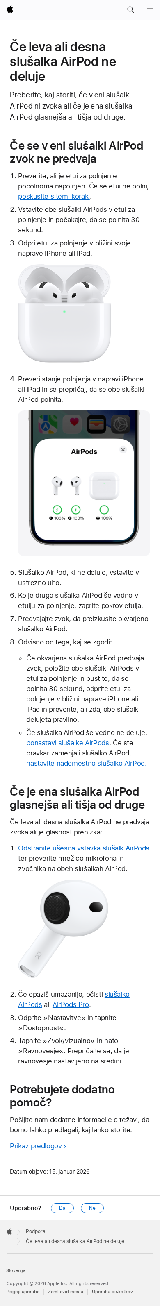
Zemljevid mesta (65, 1292)
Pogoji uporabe (23, 1292)
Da (62, 1208)
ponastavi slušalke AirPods (67, 743)
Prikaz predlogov (36, 1146)
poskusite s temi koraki (53, 196)
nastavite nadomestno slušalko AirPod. (86, 763)
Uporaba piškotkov (112, 1292)
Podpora (36, 1231)
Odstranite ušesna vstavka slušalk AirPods (83, 848)
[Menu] (150, 10)
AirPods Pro (71, 1004)
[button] (130, 10)
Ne (92, 1208)
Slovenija (15, 1270)
